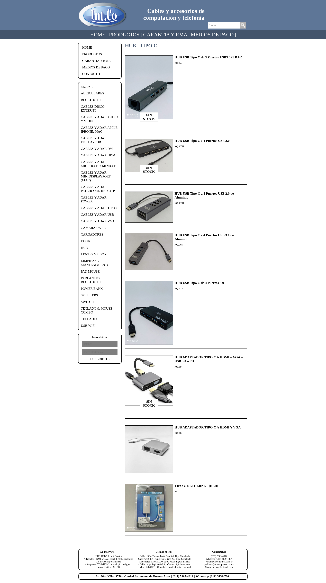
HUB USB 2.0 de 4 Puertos (108, 556)
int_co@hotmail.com (223, 567)
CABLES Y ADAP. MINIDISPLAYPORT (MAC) (96, 176)
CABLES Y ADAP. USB (97, 214)
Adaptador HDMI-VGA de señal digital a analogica (108, 559)
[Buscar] (243, 27)
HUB (84, 247)
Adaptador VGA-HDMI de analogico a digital (108, 564)
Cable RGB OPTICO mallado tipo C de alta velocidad (165, 567)
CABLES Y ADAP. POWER (94, 199)
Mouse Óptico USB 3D (108, 567)
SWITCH (87, 302)
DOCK (85, 241)
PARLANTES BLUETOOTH (91, 280)
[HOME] (102, 27)
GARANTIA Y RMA (165, 34)
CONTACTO (163, 40)
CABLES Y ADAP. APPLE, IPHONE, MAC (99, 129)
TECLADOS (89, 319)
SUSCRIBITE (100, 359)
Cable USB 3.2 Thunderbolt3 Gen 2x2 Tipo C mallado (164, 559)
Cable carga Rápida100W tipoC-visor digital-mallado (164, 561)
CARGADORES (92, 234)
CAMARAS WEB (93, 228)
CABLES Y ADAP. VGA (98, 221)
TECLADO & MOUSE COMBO (96, 310)
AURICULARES (92, 93)
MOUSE (87, 86)
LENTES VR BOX (93, 254)
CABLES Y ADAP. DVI (97, 148)
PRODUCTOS (124, 34)
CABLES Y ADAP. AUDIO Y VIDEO (99, 119)
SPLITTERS (89, 295)
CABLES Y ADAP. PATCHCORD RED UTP (98, 189)
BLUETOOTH (91, 100)
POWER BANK (92, 288)
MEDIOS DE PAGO (212, 34)
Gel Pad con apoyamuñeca (108, 561)
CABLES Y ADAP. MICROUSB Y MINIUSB (98, 164)
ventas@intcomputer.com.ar (219, 561)
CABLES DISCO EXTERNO (92, 108)
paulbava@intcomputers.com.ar (219, 564)
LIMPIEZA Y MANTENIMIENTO (95, 263)
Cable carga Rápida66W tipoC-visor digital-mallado (165, 564)
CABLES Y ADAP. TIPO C (99, 208)
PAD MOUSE (90, 271)
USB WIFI (88, 325)
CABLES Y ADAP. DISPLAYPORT (94, 140)
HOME (97, 34)
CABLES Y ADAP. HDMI (98, 155)
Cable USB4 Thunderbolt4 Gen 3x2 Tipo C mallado (165, 556)
